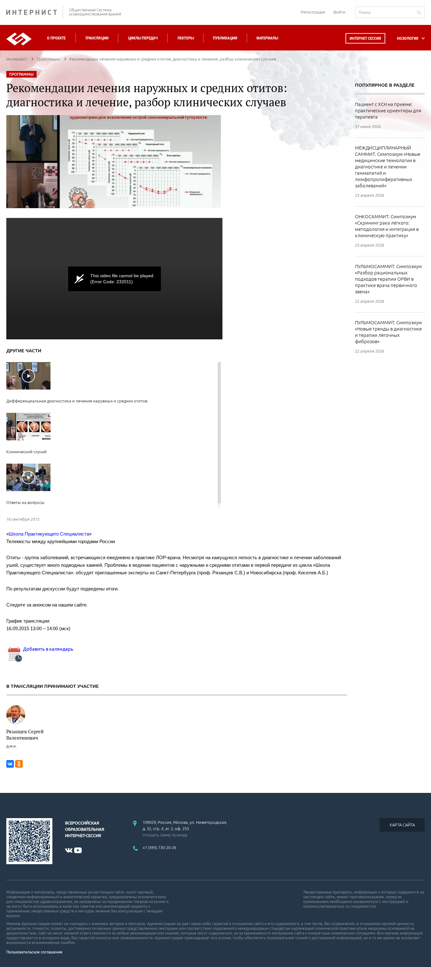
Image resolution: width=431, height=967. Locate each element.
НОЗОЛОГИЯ (407, 38)
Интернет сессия (365, 38)
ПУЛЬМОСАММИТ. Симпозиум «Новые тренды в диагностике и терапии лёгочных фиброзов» (388, 332)
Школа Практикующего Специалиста (49, 533)
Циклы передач (143, 38)
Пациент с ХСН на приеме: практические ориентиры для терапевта (388, 111)
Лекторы (185, 38)
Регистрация (313, 12)
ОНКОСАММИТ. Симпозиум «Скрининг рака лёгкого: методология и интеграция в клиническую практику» (387, 226)
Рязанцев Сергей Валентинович (25, 734)
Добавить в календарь (47, 649)
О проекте (56, 38)
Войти (339, 12)
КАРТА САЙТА (402, 825)
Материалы (267, 38)
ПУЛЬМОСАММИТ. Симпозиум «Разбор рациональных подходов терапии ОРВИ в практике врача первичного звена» (388, 279)
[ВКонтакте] (10, 764)
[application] (114, 278)
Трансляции (97, 38)
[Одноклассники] (19, 764)
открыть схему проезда (165, 835)
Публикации (225, 38)
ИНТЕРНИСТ (34, 12)
